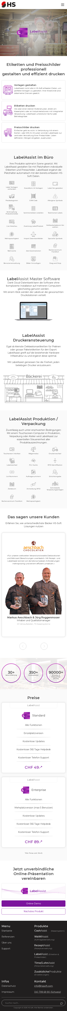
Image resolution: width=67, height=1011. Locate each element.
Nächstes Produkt (33, 911)
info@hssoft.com (43, 986)
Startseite (7, 930)
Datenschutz (9, 986)
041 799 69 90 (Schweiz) (47, 992)
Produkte (47, 973)
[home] (8, 4)
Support (6, 948)
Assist (49, 930)
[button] (62, 4)
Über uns (6, 942)
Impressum (8, 992)
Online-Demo (33, 903)
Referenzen (8, 936)
